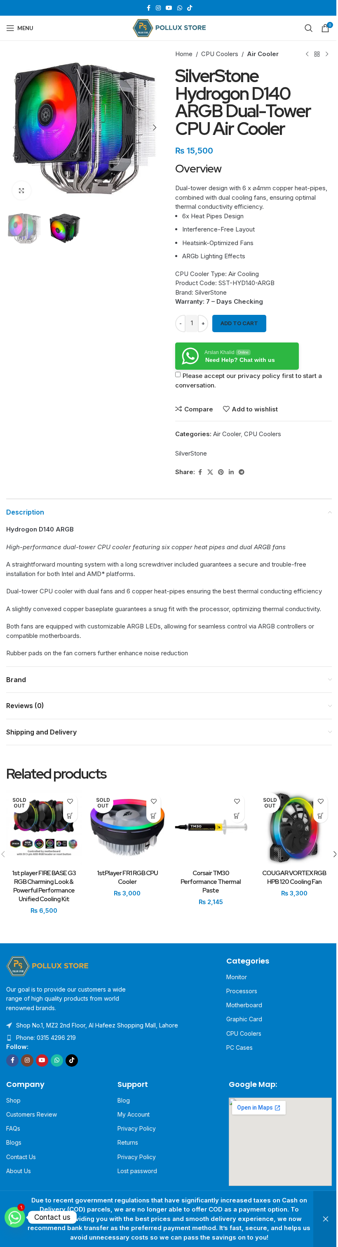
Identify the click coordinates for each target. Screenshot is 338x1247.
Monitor (236, 976)
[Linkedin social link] (231, 472)
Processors (241, 990)
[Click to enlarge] (21, 190)
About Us (18, 1170)
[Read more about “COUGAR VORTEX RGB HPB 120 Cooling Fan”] (320, 815)
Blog (123, 1100)
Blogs (13, 1142)
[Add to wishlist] (70, 801)
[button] (14, 127)
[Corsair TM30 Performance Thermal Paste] (211, 827)
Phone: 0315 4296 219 (46, 1037)
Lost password (137, 1170)
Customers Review (31, 1114)
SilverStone (191, 453)
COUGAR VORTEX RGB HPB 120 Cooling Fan (294, 877)
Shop (13, 1100)
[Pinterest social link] (221, 472)
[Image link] (47, 965)
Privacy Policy (136, 1128)
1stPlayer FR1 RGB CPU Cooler (127, 877)
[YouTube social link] (169, 8)
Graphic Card (244, 1019)
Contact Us (21, 1156)
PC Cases (239, 1047)
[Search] (308, 28)
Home (183, 54)
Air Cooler (263, 54)
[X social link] (210, 472)
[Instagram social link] (158, 8)
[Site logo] (169, 27)
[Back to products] (317, 54)
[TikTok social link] (190, 8)
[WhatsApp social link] (180, 8)
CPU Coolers (219, 54)
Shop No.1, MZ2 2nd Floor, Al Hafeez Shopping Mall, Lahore (97, 1025)
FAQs (13, 1128)
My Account (133, 1114)
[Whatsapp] (15, 1217)
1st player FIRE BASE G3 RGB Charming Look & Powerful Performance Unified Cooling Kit (44, 886)
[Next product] (327, 54)
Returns (127, 1142)
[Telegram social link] (241, 472)
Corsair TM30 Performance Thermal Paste (211, 882)
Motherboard (244, 1004)
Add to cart (239, 323)
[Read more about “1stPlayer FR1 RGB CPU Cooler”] (153, 815)
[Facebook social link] (148, 8)
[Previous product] (307, 54)
